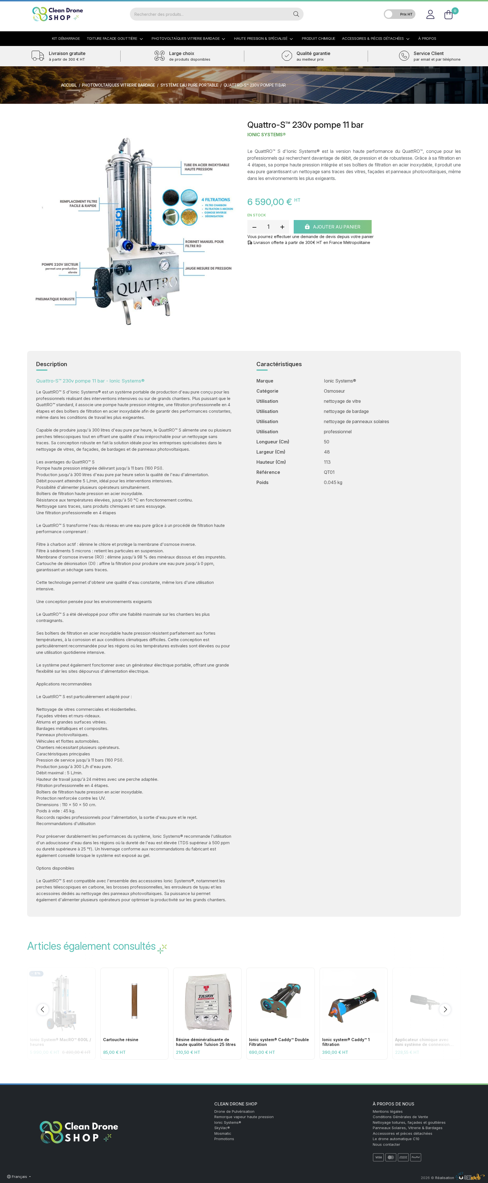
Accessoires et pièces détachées (402, 1133)
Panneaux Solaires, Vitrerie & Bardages (408, 1127)
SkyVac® (222, 1127)
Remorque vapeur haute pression (244, 1116)
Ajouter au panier (336, 227)
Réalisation (445, 1178)
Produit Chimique (318, 38)
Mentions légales (388, 1111)
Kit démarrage (66, 38)
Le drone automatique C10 (396, 1138)
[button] (43, 1009)
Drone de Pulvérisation (234, 1111)
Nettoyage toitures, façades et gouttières (409, 1122)
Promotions (224, 1138)
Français (19, 1176)
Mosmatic (222, 1133)
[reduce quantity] (254, 227)
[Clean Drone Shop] (57, 14)
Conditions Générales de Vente (400, 1116)
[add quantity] (282, 227)
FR (454, 7)
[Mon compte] (430, 14)
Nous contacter (386, 1144)
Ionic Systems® (266, 134)
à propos (427, 38)
